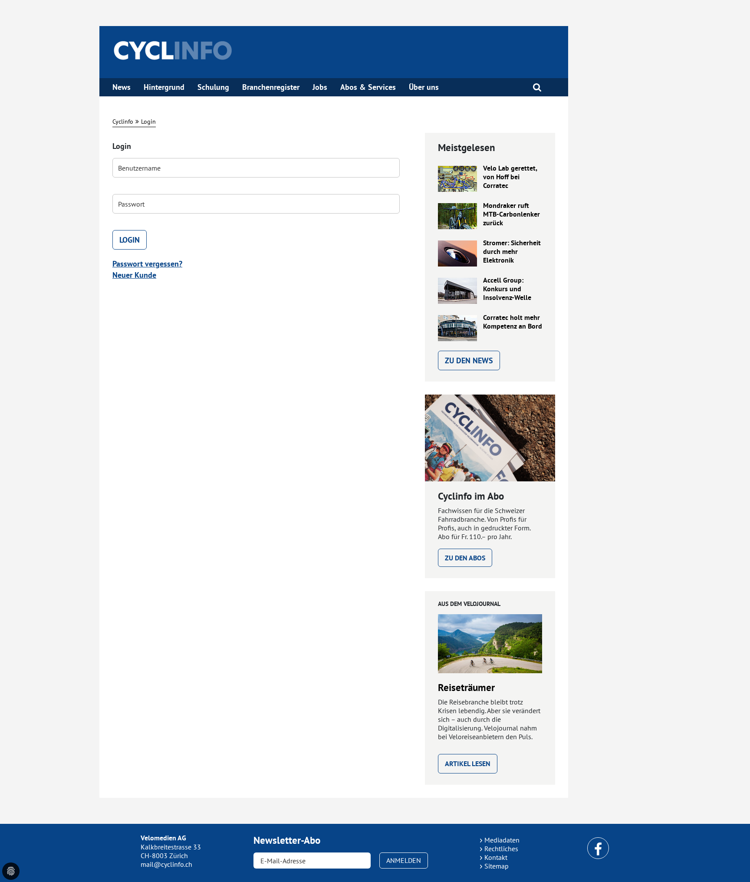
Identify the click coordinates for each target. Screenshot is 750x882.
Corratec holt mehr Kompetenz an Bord (512, 322)
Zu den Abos (465, 558)
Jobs (319, 87)
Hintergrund (164, 87)
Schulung (213, 87)
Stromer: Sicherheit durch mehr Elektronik (512, 252)
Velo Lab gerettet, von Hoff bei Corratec (510, 177)
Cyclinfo (122, 121)
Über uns (424, 87)
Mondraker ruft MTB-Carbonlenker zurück (511, 214)
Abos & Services (368, 87)
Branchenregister (270, 87)
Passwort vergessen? (147, 264)
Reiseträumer (466, 687)
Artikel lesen (467, 763)
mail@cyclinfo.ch (166, 864)
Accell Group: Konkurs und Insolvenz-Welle (507, 289)
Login (148, 121)
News (121, 87)
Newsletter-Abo (286, 840)
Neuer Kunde (134, 275)
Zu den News (469, 360)
